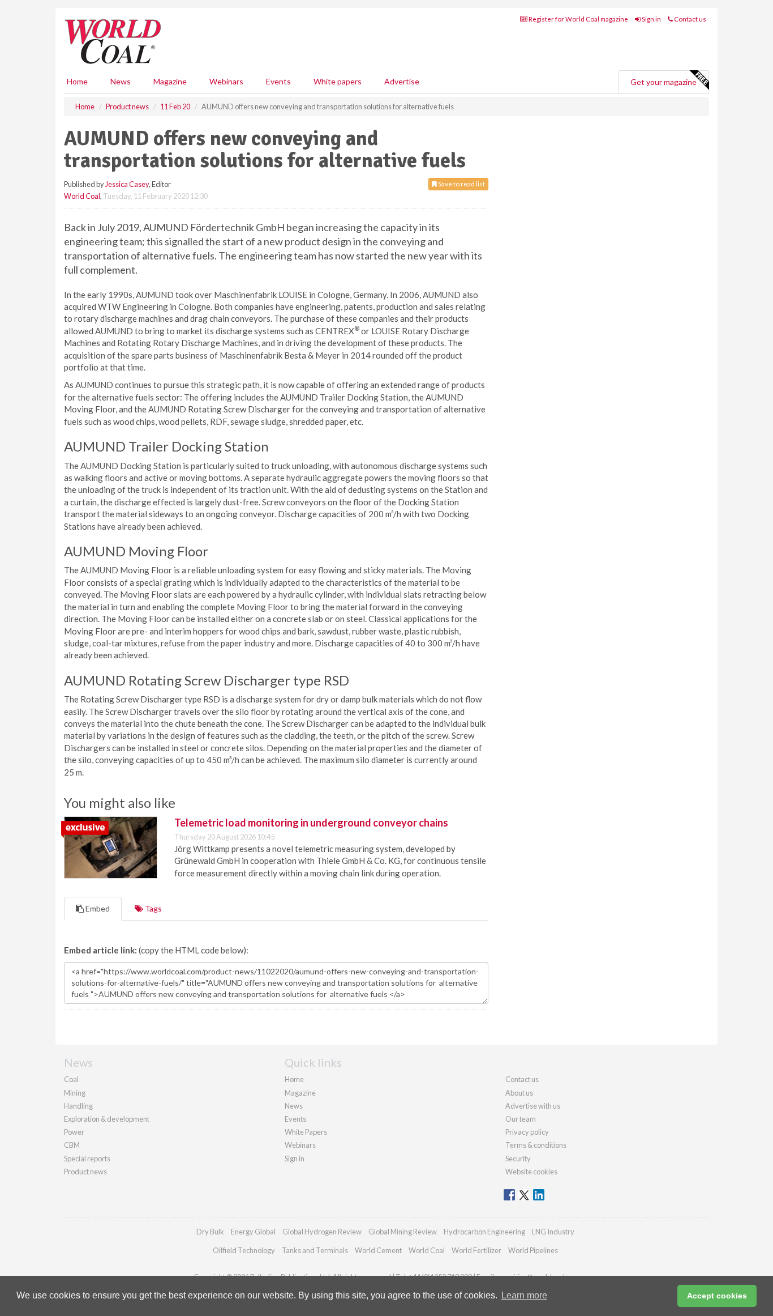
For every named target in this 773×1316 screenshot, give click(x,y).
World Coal (82, 196)
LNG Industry (553, 1231)
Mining (74, 1092)
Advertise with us (532, 1105)
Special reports (87, 1158)
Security (518, 1158)
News (294, 1105)
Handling (78, 1105)
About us (519, 1092)
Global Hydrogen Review (322, 1231)
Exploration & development (106, 1118)
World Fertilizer (476, 1250)
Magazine (170, 81)
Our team (520, 1118)
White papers (338, 81)
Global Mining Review (402, 1231)
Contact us (689, 19)
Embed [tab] (97, 908)
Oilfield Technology (244, 1250)
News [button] (120, 81)
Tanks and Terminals (315, 1250)
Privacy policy (527, 1131)
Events (278, 81)
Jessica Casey (127, 184)
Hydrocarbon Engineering (484, 1231)
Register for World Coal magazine (577, 19)
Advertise (401, 81)
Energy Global (253, 1231)
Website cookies (531, 1171)
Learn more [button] (524, 1295)
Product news (85, 1171)
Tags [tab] (152, 908)
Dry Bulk (210, 1231)
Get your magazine (663, 82)
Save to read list (461, 184)
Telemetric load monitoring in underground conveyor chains (311, 822)
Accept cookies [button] (717, 1295)
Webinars (226, 81)
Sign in (651, 19)
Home (77, 81)
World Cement (378, 1250)
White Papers (306, 1131)
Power (74, 1131)
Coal (71, 1079)
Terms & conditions (535, 1144)
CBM (72, 1144)
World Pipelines (533, 1250)
